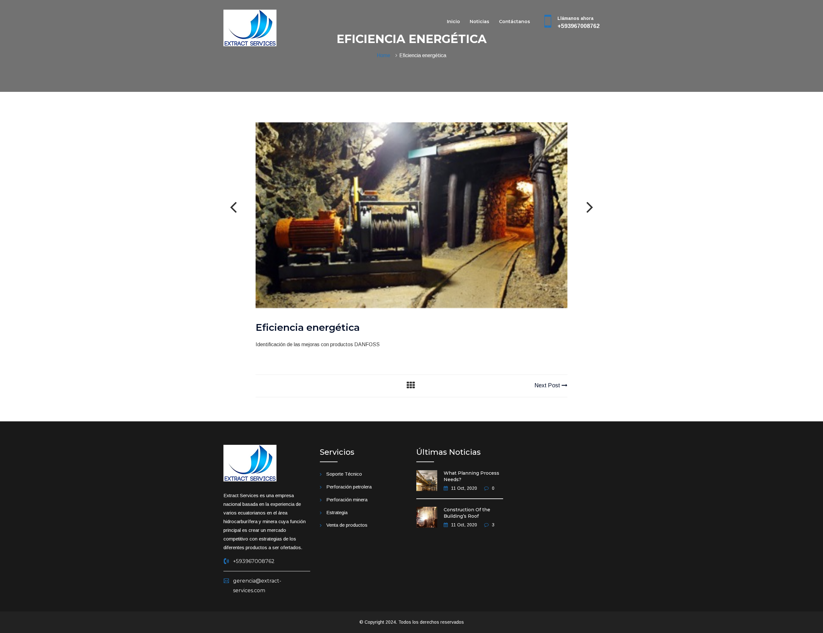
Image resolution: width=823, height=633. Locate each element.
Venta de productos (346, 525)
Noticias (479, 21)
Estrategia (337, 512)
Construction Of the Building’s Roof (467, 513)
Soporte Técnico (344, 474)
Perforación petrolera (349, 486)
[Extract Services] (249, 27)
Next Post (548, 385)
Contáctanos (514, 21)
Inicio (453, 21)
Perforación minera (346, 499)
